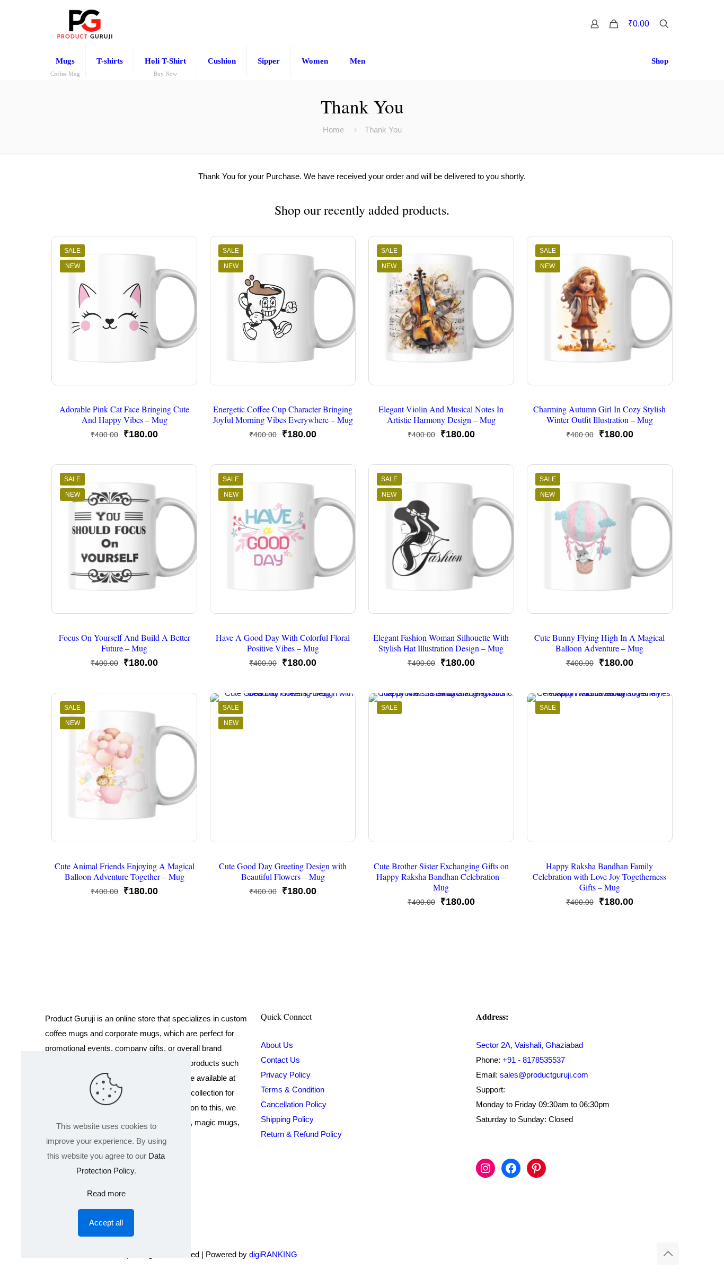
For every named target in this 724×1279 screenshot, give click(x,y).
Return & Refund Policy (301, 1134)
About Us (277, 1044)
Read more (106, 1193)
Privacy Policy (286, 1074)
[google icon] (642, 1254)
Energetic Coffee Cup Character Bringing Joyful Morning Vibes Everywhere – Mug (283, 414)
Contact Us (280, 1059)
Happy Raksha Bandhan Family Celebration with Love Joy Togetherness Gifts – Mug (599, 876)
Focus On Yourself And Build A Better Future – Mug (124, 643)
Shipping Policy (287, 1119)
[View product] (181, 274)
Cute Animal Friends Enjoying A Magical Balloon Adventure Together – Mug (125, 871)
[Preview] (181, 319)
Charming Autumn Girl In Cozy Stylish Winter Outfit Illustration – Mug (599, 414)
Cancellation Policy (293, 1104)
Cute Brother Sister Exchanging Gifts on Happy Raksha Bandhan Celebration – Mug (441, 876)
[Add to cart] (181, 251)
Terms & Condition (292, 1089)
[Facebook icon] (610, 1254)
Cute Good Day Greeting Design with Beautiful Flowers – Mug (283, 871)
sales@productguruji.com (544, 1074)
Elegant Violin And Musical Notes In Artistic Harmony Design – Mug (441, 414)
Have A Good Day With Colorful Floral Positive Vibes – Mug (283, 643)
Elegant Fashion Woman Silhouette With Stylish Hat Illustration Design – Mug (441, 643)
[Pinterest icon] (632, 1254)
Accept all (106, 1222)
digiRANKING (273, 1254)
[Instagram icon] (621, 1254)
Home (333, 129)
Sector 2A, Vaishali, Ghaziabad (529, 1044)
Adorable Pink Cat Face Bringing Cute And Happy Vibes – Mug (124, 414)
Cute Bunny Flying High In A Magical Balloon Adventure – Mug (599, 643)
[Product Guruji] (85, 24)
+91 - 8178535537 (533, 1059)
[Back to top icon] (668, 1253)
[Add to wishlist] (181, 296)
